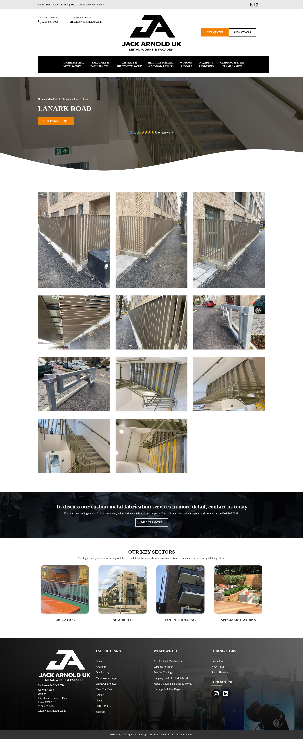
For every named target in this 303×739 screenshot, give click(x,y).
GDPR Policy (103, 706)
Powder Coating (163, 672)
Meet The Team (104, 689)
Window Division (163, 666)
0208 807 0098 (50, 21)
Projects (91, 4)
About (56, 4)
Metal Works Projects (59, 99)
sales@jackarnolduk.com (88, 21)
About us (101, 666)
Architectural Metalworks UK (170, 661)
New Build (217, 666)
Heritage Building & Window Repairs (161, 64)
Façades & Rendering (206, 64)
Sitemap (100, 711)
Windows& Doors (186, 64)
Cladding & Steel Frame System (232, 64)
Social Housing (219, 672)
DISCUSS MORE (151, 522)
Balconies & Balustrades (99, 64)
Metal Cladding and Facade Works (173, 683)
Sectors (100, 4)
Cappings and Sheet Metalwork (171, 678)
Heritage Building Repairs (168, 689)
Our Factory (102, 672)
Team (48, 4)
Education (217, 661)
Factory (65, 4)
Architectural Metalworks (73, 64)
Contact (81, 4)
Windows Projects (106, 683)
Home (41, 4)
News (73, 4)
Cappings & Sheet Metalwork (129, 64)
